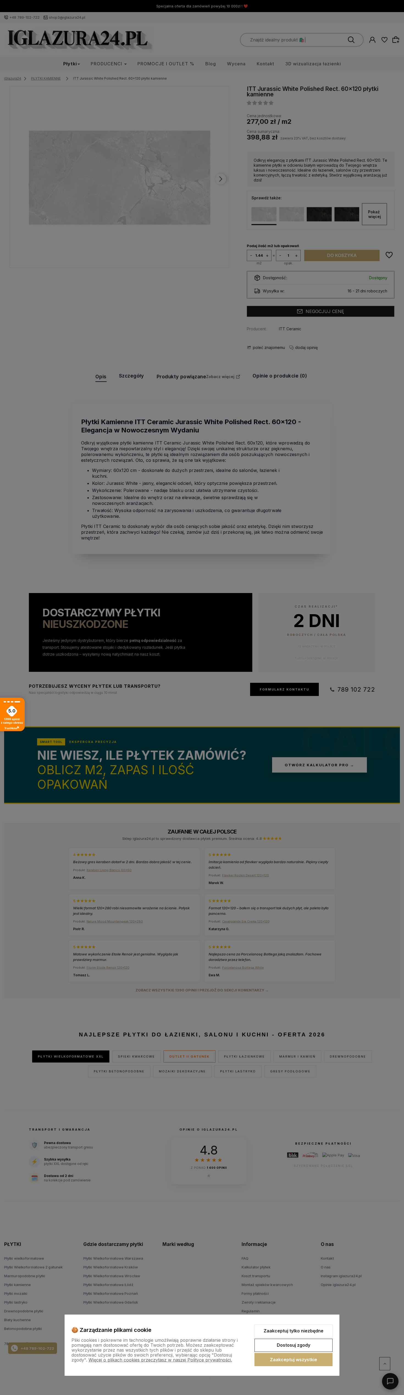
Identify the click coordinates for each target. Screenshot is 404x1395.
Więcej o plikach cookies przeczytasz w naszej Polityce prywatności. (160, 1360)
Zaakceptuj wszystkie (293, 1359)
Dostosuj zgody (293, 1345)
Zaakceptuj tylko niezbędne (293, 1331)
